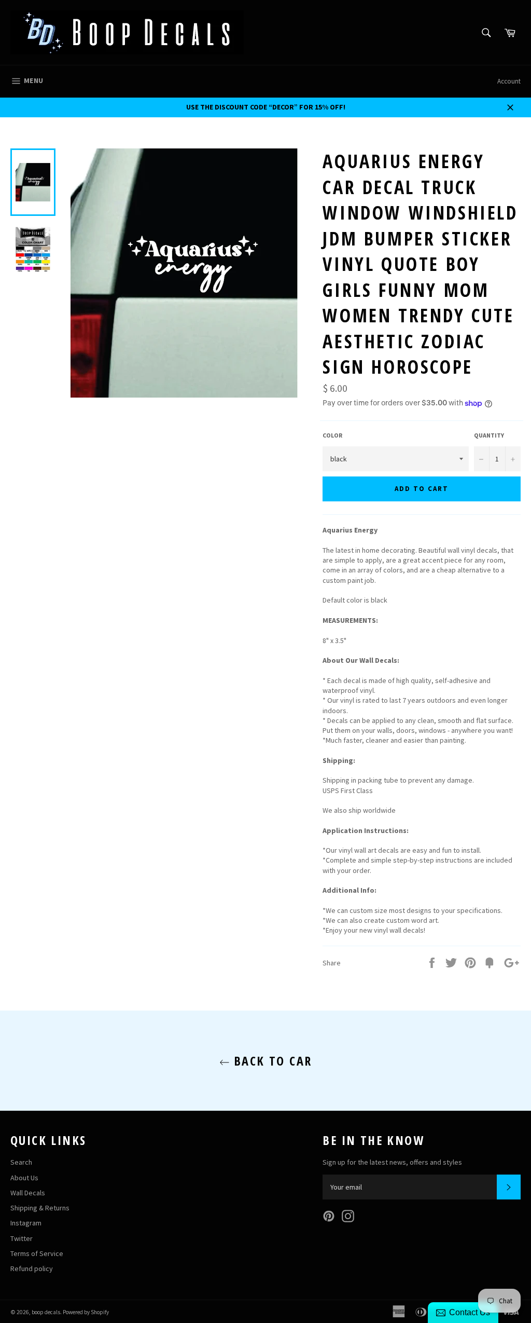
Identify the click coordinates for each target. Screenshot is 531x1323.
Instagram (25, 1222)
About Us (24, 1177)
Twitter (21, 1238)
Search (21, 1162)
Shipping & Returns (39, 1207)
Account (509, 81)
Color (332, 435)
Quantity (489, 435)
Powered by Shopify (86, 1312)
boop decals (46, 1312)
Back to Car (271, 1060)
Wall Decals (27, 1192)
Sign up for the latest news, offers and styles (392, 1162)
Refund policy (31, 1268)
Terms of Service (36, 1253)
